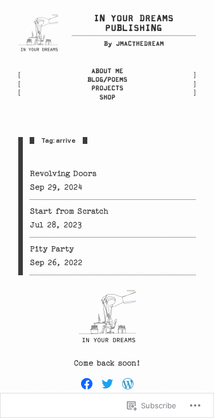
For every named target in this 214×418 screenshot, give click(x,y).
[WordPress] (128, 384)
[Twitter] (107, 384)
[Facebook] (87, 384)
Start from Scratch (69, 211)
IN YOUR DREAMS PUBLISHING (133, 23)
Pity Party (52, 249)
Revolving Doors (63, 174)
